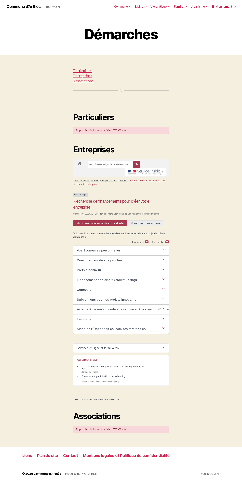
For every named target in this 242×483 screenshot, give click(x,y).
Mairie (139, 6)
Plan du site (47, 455)
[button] (121, 250)
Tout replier (138, 242)
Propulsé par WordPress (81, 473)
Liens (27, 455)
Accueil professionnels (86, 180)
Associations (83, 81)
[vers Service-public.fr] (145, 172)
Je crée (123, 180)
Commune (121, 6)
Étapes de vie (109, 180)
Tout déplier (159, 242)
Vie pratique (158, 6)
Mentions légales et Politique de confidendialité (126, 455)
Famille (178, 6)
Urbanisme (198, 6)
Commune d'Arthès (24, 7)
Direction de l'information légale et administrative (97, 399)
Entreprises (82, 76)
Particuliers (82, 71)
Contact (70, 455)
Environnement (222, 6)
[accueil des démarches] (79, 163)
